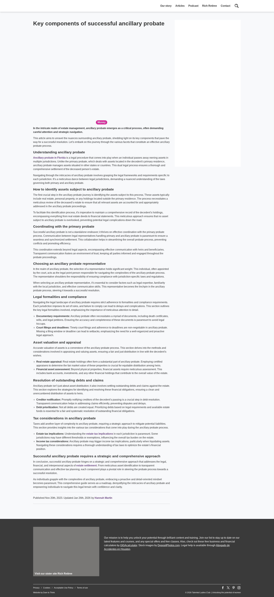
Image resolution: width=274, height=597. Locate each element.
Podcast (193, 5)
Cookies (46, 588)
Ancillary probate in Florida (49, 157)
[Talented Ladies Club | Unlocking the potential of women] (66, 6)
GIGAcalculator (128, 545)
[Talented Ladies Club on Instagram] (239, 588)
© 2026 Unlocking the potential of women (213, 592)
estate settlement (86, 465)
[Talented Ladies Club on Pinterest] (233, 588)
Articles (180, 5)
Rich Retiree (209, 5)
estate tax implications (99, 433)
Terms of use (82, 588)
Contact (225, 5)
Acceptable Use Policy (63, 588)
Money (102, 122)
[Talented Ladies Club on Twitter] (228, 588)
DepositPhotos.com (169, 545)
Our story (166, 5)
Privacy (36, 588)
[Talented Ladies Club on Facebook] (223, 588)
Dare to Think (49, 592)
